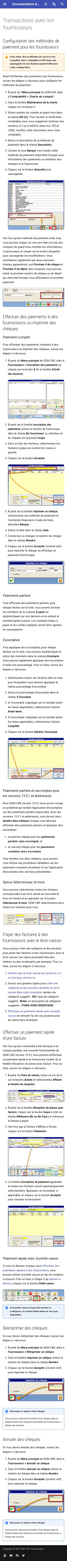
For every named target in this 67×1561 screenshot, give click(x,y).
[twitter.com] (23, 1555)
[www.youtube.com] (11, 1555)
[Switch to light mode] (45, 4)
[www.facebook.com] (17, 1555)
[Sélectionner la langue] (54, 4)
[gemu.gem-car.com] (5, 1555)
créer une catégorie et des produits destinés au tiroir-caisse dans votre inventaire (34, 988)
